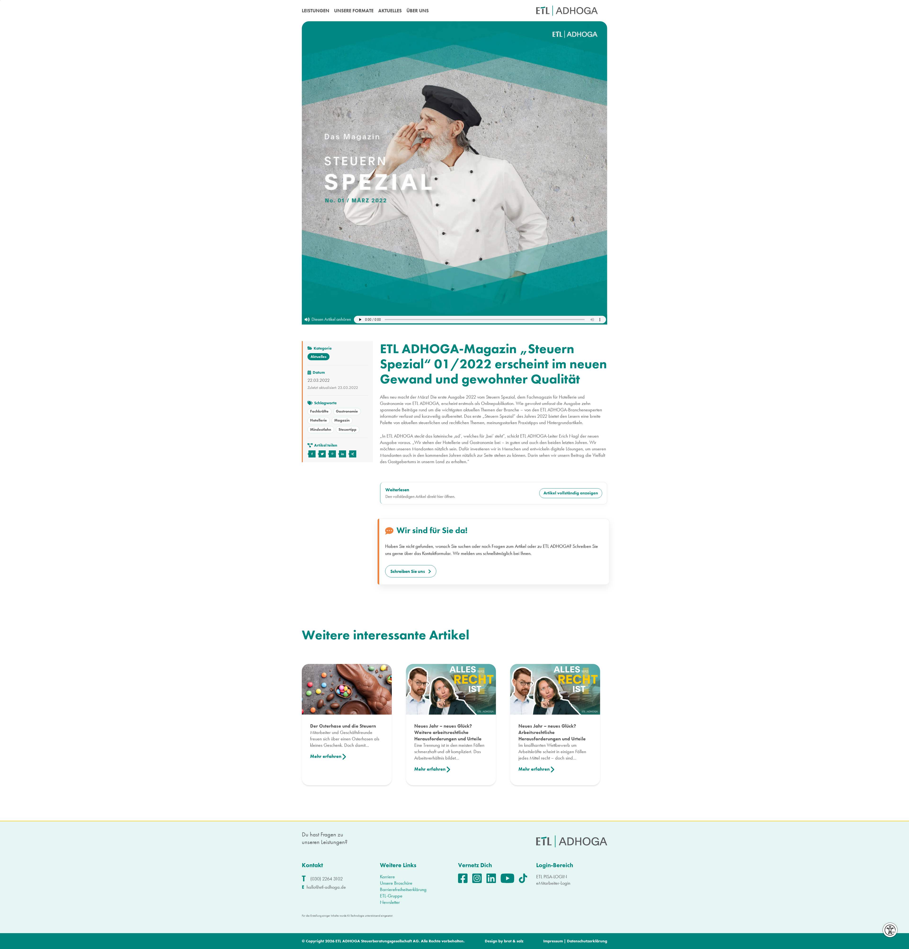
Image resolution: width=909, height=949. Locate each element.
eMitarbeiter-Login (553, 883)
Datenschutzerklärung (587, 941)
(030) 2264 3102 (326, 879)
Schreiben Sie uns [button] (407, 571)
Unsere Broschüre (396, 883)
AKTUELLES (390, 11)
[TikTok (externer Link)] (525, 877)
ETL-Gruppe (391, 896)
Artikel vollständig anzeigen (571, 493)
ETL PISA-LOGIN (551, 877)
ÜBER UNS (417, 11)
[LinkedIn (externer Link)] (493, 877)
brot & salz (513, 941)
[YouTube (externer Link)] (510, 877)
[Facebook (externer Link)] (465, 877)
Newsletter (390, 902)
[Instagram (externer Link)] (479, 877)
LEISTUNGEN (315, 11)
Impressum (553, 941)
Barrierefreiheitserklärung (403, 889)
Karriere (387, 877)
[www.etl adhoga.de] (567, 11)
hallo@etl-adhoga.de (326, 887)
